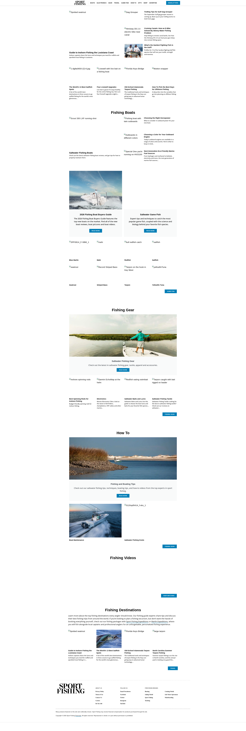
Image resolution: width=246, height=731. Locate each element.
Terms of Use (99, 694)
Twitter (122, 697)
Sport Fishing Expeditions (137, 621)
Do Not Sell (99, 703)
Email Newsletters (125, 691)
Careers (98, 700)
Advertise (153, 3)
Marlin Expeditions (159, 621)
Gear (110, 3)
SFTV (140, 3)
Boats (92, 3)
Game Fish (125, 3)
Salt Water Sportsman (171, 694)
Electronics (101, 3)
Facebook (123, 694)
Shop (145, 3)
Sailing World (149, 694)
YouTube (122, 703)
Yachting (147, 700)
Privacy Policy (100, 691)
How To (133, 3)
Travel (116, 3)
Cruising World (169, 691)
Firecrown (78, 715)
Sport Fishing (149, 697)
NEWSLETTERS (173, 3)
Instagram (123, 700)
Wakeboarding (169, 697)
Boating (147, 691)
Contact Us (99, 697)
